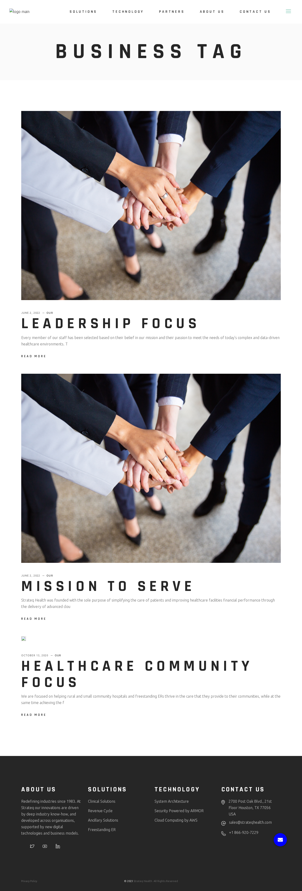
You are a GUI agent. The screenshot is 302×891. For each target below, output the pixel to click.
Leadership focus (110, 323)
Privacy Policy (29, 881)
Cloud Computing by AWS (176, 820)
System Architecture (172, 801)
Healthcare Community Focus (137, 674)
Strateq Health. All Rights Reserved (156, 881)
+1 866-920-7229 (243, 832)
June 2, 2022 (31, 312)
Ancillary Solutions (103, 820)
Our (49, 312)
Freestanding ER (102, 829)
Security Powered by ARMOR (179, 811)
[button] (280, 839)
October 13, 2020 (35, 655)
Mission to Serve (108, 586)
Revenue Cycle (100, 811)
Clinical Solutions (101, 801)
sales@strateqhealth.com (250, 822)
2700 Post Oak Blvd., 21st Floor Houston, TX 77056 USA (250, 807)
